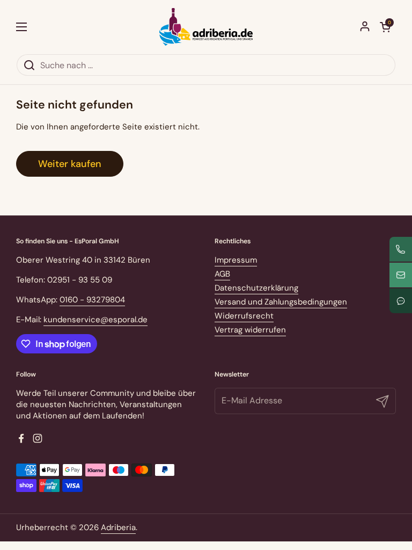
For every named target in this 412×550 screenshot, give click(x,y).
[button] (385, 27)
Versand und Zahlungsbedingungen (281, 301)
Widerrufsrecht (244, 315)
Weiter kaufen (69, 163)
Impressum (236, 260)
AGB (222, 274)
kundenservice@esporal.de (95, 319)
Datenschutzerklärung (256, 288)
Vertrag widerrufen (250, 329)
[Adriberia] (206, 27)
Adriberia (118, 527)
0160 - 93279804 (92, 299)
